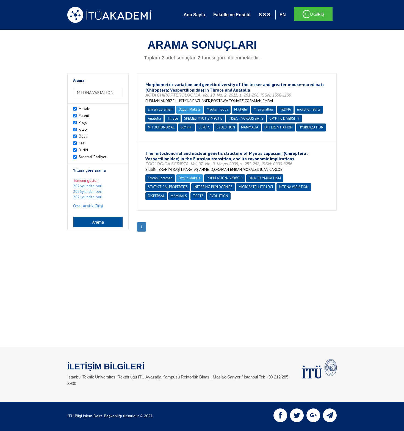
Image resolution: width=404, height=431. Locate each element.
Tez (82, 143)
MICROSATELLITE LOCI (256, 187)
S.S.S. (265, 14)
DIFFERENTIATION (278, 127)
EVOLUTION (226, 127)
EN (283, 14)
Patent (84, 115)
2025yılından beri (87, 191)
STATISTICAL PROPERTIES (168, 187)
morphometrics (309, 109)
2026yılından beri (87, 185)
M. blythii (241, 109)
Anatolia (154, 118)
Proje (83, 122)
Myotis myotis (217, 109)
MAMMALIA (249, 127)
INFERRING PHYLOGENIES (213, 187)
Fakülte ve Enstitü (232, 14)
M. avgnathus (264, 109)
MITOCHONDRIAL (161, 127)
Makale (84, 108)
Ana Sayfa (194, 14)
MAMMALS (179, 196)
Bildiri (83, 149)
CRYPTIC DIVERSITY (284, 118)
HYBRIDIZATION (311, 127)
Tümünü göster (85, 180)
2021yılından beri (87, 196)
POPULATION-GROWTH (225, 178)
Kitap (83, 129)
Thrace (172, 118)
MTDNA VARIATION (294, 187)
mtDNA (285, 109)
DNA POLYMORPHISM (265, 178)
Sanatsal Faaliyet (92, 156)
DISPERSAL (156, 196)
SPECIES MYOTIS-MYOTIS (203, 118)
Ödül (83, 136)
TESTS (198, 196)
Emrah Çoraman (160, 109)
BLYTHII (186, 127)
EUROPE (204, 127)
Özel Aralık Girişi (88, 205)
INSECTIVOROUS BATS (246, 118)
